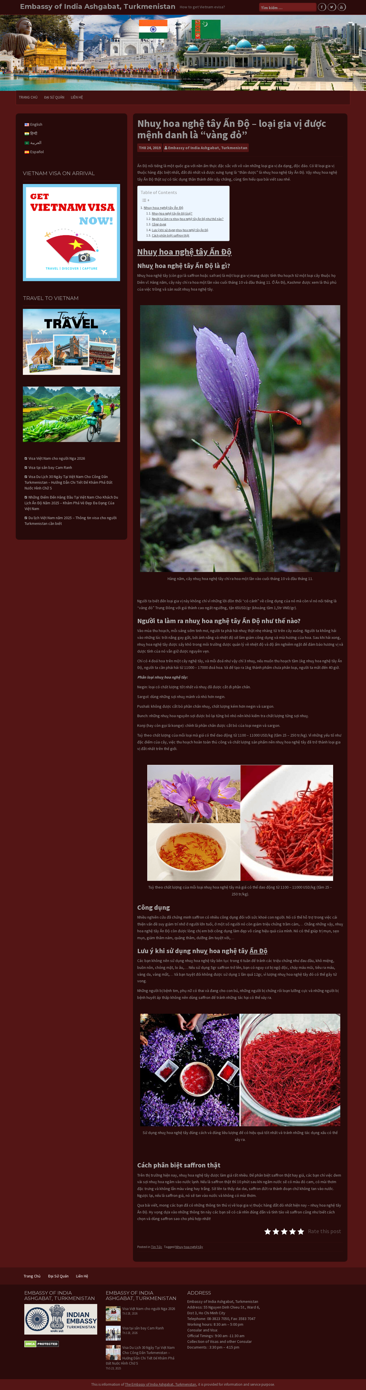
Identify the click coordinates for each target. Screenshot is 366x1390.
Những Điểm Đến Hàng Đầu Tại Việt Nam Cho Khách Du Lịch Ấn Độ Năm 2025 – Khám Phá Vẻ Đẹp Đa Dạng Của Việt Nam (71, 503)
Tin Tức (156, 1247)
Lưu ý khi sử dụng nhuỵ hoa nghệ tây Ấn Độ (180, 230)
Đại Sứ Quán (54, 97)
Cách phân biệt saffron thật (170, 235)
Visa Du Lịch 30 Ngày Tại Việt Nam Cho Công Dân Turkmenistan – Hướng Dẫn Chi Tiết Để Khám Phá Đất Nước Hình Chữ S (68, 482)
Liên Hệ (77, 97)
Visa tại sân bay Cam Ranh (50, 467)
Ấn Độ (258, 950)
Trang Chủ (28, 97)
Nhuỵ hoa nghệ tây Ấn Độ (163, 207)
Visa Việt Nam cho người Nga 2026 (57, 458)
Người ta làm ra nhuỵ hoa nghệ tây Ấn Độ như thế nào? (188, 219)
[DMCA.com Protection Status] (41, 1343)
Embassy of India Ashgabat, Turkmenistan (98, 6)
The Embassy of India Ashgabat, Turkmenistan (160, 1384)
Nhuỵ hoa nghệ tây (189, 1247)
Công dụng (159, 224)
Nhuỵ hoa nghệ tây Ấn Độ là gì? (172, 213)
